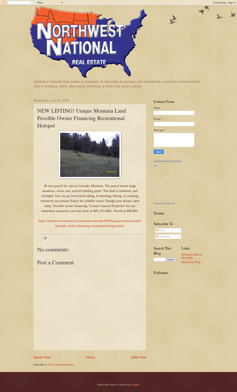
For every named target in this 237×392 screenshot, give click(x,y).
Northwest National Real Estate (168, 161)
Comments (164, 236)
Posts (161, 230)
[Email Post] (44, 237)
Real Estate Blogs (191, 262)
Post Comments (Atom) (61, 364)
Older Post (138, 357)
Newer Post (42, 357)
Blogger (135, 384)
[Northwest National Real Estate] (165, 200)
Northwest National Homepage (191, 256)
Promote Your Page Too (164, 203)
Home (90, 357)
